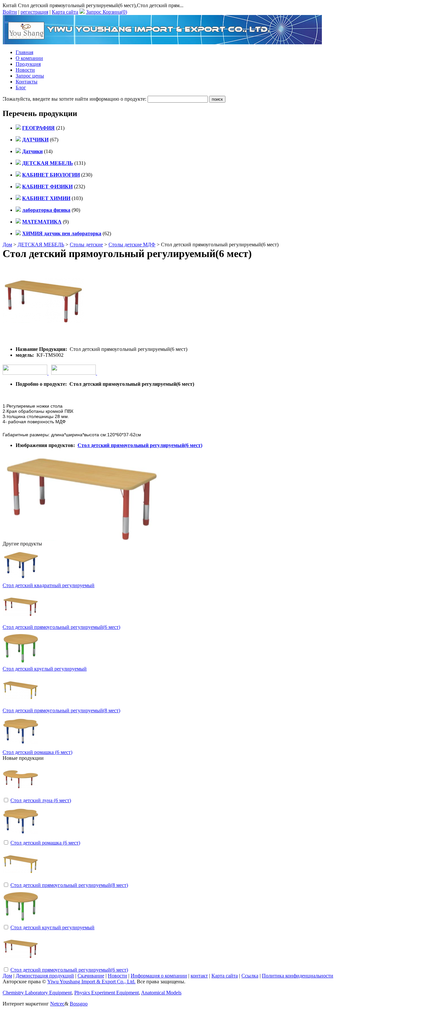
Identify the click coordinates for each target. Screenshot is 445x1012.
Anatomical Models (161, 992)
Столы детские (86, 244)
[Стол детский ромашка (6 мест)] (20, 837)
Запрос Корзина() (106, 12)
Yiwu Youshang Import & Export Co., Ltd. (91, 981)
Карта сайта (65, 12)
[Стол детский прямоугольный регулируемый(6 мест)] (20, 964)
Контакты (26, 81)
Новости (25, 70)
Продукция (28, 64)
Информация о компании (159, 975)
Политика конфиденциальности (297, 975)
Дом (7, 244)
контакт (199, 975)
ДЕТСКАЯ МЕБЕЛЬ (41, 244)
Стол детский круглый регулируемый (45, 669)
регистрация (34, 12)
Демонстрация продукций (45, 975)
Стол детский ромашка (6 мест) (37, 752)
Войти (10, 12)
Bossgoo (79, 1003)
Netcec (57, 1003)
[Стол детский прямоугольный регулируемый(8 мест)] (20, 880)
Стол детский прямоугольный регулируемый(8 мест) (61, 710)
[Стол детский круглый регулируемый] (20, 922)
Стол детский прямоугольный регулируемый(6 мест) (140, 445)
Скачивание (91, 975)
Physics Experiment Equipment (106, 992)
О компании (29, 58)
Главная (24, 52)
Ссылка (249, 975)
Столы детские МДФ (131, 244)
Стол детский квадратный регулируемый (48, 585)
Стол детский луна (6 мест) (40, 800)
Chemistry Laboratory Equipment (37, 992)
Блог (21, 87)
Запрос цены (30, 76)
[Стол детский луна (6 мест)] (20, 795)
